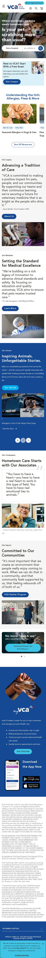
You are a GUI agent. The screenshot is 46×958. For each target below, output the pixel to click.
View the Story (8, 429)
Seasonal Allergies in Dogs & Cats (19, 132)
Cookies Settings (22, 955)
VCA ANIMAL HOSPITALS (10, 928)
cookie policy (20, 948)
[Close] (43, 943)
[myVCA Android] (32, 779)
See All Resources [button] (23, 145)
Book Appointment (34, 3)
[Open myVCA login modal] (31, 8)
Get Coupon (12, 82)
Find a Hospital (12, 48)
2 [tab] (24, 656)
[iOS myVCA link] (32, 785)
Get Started (23, 752)
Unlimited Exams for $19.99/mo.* (23, 647)
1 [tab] (21, 656)
